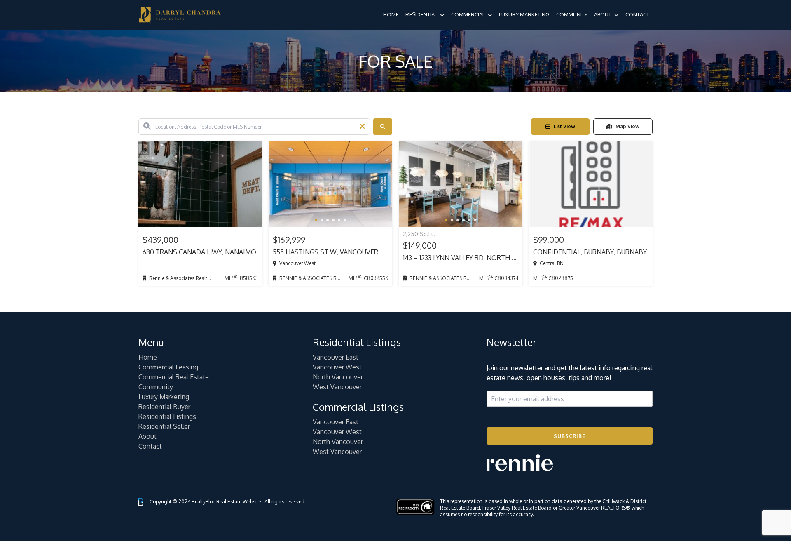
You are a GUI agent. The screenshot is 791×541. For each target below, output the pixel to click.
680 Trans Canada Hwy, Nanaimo (199, 252)
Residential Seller (164, 426)
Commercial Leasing (168, 367)
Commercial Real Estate (173, 377)
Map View (627, 126)
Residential (421, 14)
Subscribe (569, 436)
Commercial (468, 14)
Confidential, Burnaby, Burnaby (590, 252)
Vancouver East (335, 357)
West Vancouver (337, 387)
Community (571, 14)
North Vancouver (338, 377)
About (602, 14)
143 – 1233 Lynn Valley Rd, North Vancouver (460, 258)
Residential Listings (167, 416)
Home (391, 14)
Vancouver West (337, 367)
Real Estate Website (239, 502)
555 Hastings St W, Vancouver (325, 252)
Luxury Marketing (524, 14)
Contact (637, 14)
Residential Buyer (164, 406)
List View (564, 126)
